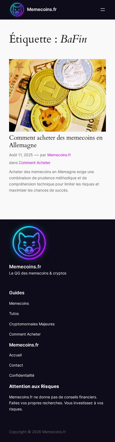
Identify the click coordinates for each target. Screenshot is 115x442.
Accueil (15, 355)
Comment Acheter (34, 162)
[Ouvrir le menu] (102, 9)
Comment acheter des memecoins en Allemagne (56, 141)
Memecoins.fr (42, 9)
